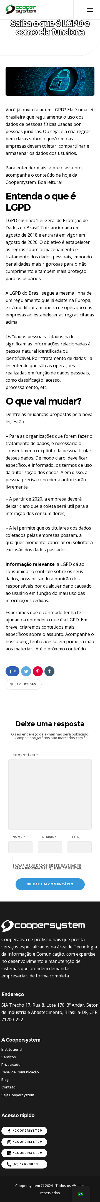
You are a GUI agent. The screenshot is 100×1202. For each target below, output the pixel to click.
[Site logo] (21, 11)
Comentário (25, 755)
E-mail (49, 837)
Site (75, 837)
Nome (18, 837)
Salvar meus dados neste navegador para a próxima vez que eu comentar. (47, 867)
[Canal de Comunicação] (50, 1072)
